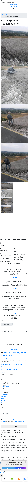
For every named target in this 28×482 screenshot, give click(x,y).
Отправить (14, 426)
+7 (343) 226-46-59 (14, 6)
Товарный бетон (5, 394)
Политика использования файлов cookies (11, 367)
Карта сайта (4, 372)
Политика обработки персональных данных (12, 364)
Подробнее (14, 277)
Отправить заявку (14, 349)
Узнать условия (19, 2)
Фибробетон (4, 400)
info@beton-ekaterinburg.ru (8, 389)
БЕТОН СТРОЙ (14, 4)
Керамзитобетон (5, 402)
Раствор (3, 398)
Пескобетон (4, 396)
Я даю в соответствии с (14, 354)
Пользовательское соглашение (9, 369)
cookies (2, 472)
